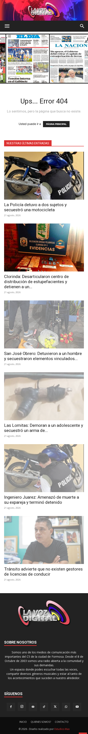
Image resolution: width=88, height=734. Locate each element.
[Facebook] (11, 707)
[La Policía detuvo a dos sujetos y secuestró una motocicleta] (44, 176)
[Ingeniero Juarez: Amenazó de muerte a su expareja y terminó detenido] (44, 468)
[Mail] (33, 707)
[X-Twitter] (55, 707)
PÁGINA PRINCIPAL (56, 124)
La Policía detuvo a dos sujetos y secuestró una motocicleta (35, 207)
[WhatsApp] (66, 707)
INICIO (23, 722)
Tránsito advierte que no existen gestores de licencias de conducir (43, 572)
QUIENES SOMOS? (41, 722)
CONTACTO (62, 722)
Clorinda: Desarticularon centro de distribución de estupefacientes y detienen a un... (36, 281)
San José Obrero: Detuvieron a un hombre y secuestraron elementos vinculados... (43, 356)
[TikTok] (44, 707)
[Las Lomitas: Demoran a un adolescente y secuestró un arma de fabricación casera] (44, 396)
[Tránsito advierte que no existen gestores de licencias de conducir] (44, 540)
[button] (7, 26)
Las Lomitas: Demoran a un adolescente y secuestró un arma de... (43, 428)
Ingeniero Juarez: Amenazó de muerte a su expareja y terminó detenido (41, 500)
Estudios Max (62, 729)
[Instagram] (22, 707)
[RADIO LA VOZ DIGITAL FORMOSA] (44, 10)
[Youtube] (77, 707)
